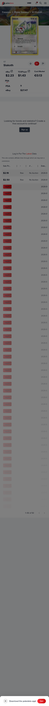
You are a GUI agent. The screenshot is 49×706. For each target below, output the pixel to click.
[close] (5, 701)
